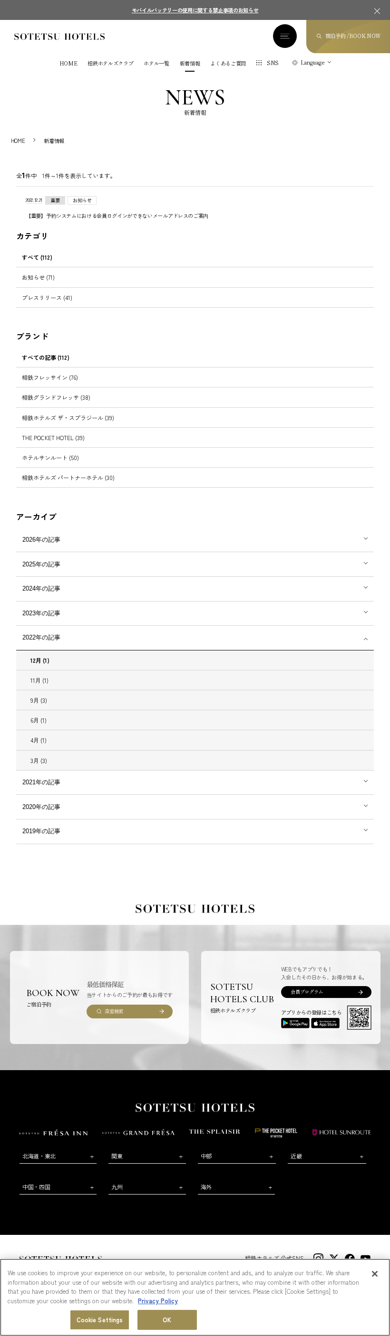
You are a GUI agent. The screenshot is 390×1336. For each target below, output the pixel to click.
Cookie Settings (100, 1319)
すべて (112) (37, 257)
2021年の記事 (41, 782)
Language (313, 62)
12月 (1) (39, 660)
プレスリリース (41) (47, 297)
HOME (68, 63)
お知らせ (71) (38, 277)
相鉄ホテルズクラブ (110, 63)
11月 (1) (39, 680)
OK (167, 1319)
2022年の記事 (41, 637)
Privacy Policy (158, 1300)
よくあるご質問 (228, 63)
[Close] (374, 1273)
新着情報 (190, 63)
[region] (195, 1297)
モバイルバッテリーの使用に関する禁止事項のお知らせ (195, 10)
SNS (273, 62)
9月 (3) (38, 700)
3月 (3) (38, 760)
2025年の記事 (41, 564)
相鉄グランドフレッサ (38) (56, 397)
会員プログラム (307, 991)
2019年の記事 (41, 831)
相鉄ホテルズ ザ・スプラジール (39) (68, 418)
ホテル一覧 (156, 63)
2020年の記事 (41, 806)
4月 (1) (38, 740)
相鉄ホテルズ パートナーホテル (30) (68, 477)
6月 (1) (38, 720)
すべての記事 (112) (45, 357)
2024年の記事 (41, 588)
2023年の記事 (41, 613)
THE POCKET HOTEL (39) (53, 437)
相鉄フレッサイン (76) (50, 377)
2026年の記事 (41, 539)
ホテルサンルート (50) (50, 457)
